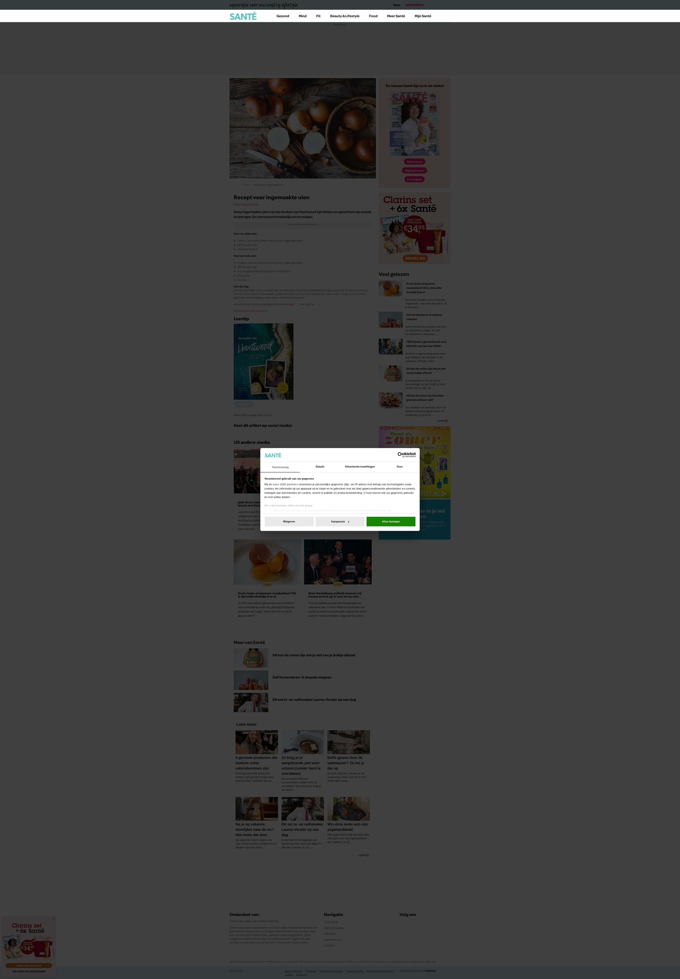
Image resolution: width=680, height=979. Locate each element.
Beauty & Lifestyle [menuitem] (344, 15)
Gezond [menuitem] (283, 15)
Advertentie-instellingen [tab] (360, 466)
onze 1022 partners (285, 484)
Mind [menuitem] (303, 15)
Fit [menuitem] (318, 15)
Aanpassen (338, 521)
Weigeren (289, 521)
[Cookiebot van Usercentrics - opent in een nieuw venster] (400, 454)
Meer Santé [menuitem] (396, 15)
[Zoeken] (447, 16)
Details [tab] (320, 466)
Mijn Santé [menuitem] (423, 15)
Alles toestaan (391, 521)
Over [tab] (400, 466)
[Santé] (243, 15)
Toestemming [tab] (280, 467)
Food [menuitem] (373, 15)
